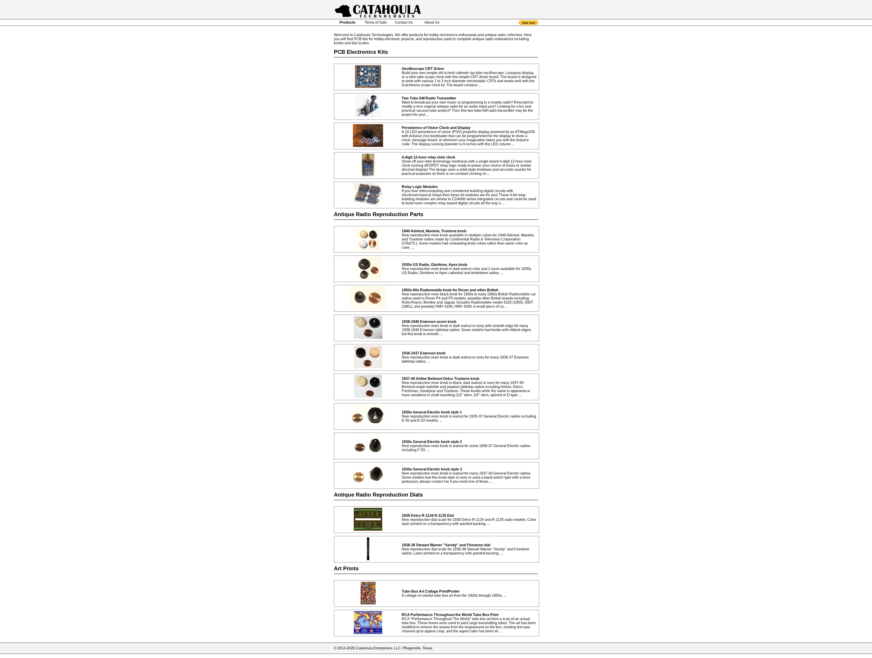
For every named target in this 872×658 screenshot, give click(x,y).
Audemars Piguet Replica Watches (28, 656)
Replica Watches (236, 656)
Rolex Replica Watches (203, 656)
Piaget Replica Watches (164, 656)
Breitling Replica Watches (123, 656)
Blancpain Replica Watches (79, 656)
